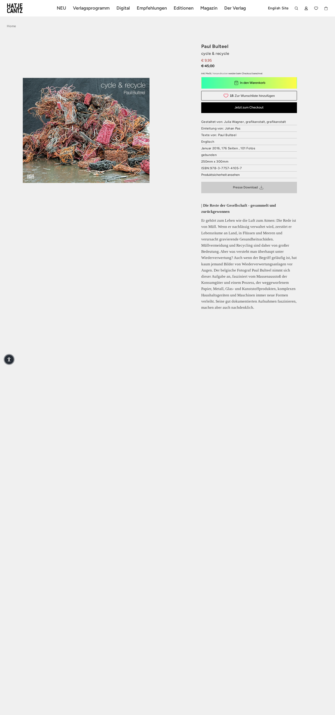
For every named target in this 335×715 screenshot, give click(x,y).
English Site (278, 8)
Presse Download (245, 187)
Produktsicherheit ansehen (220, 175)
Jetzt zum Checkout (248, 107)
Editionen (183, 8)
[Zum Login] (306, 8)
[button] (9, 359)
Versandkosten (220, 73)
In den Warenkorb (252, 83)
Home (11, 26)
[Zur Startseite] (20, 8)
